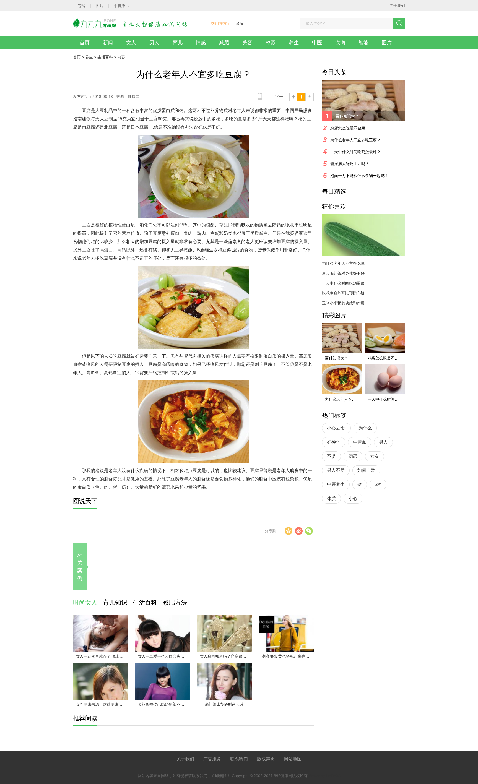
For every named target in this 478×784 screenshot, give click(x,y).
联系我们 (239, 759)
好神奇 (333, 442)
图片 (387, 42)
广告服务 (212, 759)
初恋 (353, 456)
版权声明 (266, 759)
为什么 (365, 428)
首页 (85, 42)
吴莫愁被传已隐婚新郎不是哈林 (164, 704)
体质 (331, 498)
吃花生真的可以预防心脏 (343, 293)
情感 (201, 42)
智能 (363, 42)
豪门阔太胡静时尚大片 (224, 704)
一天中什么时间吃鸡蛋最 (343, 283)
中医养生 (336, 484)
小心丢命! (336, 428)
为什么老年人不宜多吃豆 (343, 263)
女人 (131, 42)
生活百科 (105, 57)
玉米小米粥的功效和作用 (343, 303)
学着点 (359, 442)
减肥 (224, 42)
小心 (353, 498)
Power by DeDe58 (325, 775)
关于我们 (397, 5)
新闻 (108, 42)
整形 (271, 42)
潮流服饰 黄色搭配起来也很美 (287, 656)
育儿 (178, 42)
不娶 (331, 456)
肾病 (239, 23)
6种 (378, 484)
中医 (317, 42)
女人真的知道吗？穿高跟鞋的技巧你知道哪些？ (226, 656)
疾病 (340, 42)
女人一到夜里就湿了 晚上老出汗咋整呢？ (102, 656)
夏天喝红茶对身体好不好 (343, 273)
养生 (294, 42)
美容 (247, 42)
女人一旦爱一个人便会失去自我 (164, 656)
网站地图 (293, 759)
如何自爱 (366, 470)
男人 (154, 42)
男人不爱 (336, 470)
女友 (374, 456)
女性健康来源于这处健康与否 (101, 704)
